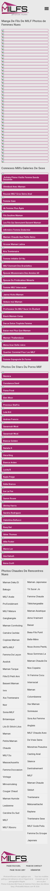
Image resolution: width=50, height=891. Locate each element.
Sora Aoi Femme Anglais (36, 722)
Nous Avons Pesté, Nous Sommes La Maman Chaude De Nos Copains (37, 657)
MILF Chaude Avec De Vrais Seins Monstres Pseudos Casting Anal (37, 743)
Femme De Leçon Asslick (12, 658)
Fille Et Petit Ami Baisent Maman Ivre (11, 683)
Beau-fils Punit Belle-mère (35, 636)
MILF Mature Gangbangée (9, 615)
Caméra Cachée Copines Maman (11, 636)
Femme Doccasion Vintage (12, 773)
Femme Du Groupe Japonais (37, 837)
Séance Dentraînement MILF (35, 768)
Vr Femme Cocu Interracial (35, 679)
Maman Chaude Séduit (35, 786)
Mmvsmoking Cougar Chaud (10, 788)
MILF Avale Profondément (10, 600)
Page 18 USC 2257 (17, 870)
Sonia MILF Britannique (9, 716)
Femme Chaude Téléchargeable (35, 600)
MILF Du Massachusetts (11, 759)
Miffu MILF (8, 647)
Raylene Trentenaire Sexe (36, 815)
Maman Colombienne (34, 693)
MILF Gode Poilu (35, 826)
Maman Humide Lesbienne (11, 802)
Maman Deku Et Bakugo (11, 586)
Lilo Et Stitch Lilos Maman (12, 730)
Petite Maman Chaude (10, 744)
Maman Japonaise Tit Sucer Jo (37, 586)
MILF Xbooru (9, 827)
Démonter (35, 870)
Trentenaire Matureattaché (35, 801)
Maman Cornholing (12, 625)
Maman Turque (10, 669)
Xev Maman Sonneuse (33, 707)
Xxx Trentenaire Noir (11, 701)
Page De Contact (34, 866)
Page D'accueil (14, 866)
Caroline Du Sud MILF (11, 816)
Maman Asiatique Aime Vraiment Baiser (36, 618)
